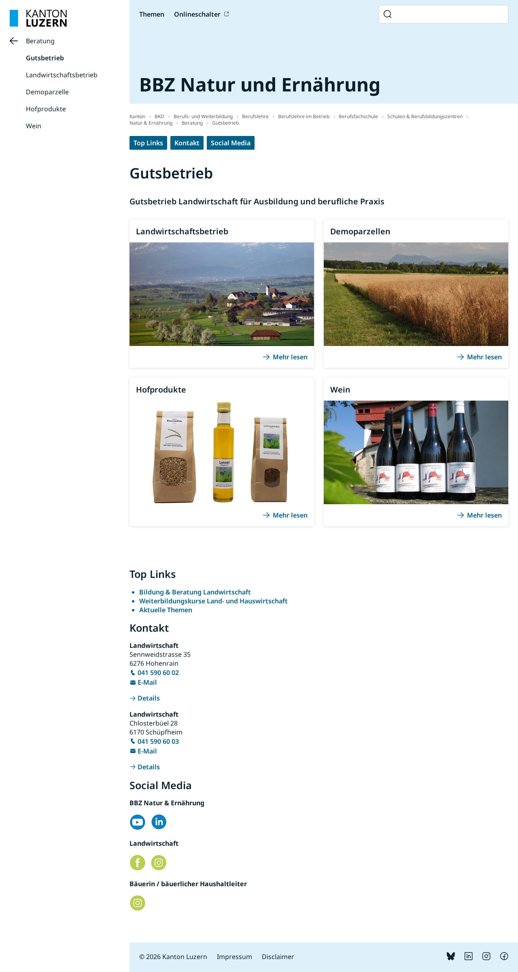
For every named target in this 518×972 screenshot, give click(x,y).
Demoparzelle (47, 91)
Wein (33, 125)
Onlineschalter (197, 14)
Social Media (231, 142)
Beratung (40, 40)
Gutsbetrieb (45, 57)
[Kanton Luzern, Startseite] (38, 18)
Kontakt (187, 142)
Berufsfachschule (358, 116)
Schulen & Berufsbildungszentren (425, 116)
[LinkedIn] (469, 957)
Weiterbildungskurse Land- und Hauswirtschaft (213, 600)
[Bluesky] (451, 957)
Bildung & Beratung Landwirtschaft (195, 592)
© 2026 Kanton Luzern (173, 956)
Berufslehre (255, 116)
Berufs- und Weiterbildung (203, 116)
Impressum (234, 956)
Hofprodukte (46, 108)
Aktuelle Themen (165, 609)
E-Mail (147, 682)
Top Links (148, 142)
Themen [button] (151, 14)
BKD (159, 116)
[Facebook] (504, 957)
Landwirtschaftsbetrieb (62, 74)
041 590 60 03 (158, 741)
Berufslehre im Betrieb (303, 116)
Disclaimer (278, 956)
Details (149, 698)
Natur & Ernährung (151, 122)
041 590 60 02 (158, 672)
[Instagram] (486, 957)
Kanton (137, 116)
